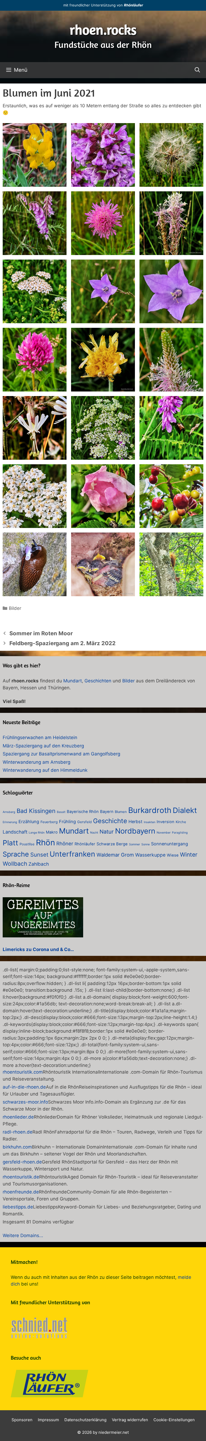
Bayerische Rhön (83, 811)
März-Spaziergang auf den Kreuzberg (43, 745)
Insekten (149, 822)
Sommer (134, 844)
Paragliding (180, 832)
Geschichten (97, 680)
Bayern (106, 811)
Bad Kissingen (36, 810)
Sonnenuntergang (169, 843)
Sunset (39, 854)
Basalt (61, 812)
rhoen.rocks (103, 29)
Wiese (173, 855)
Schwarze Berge (112, 844)
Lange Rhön (37, 832)
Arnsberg (9, 812)
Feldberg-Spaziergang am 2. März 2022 (62, 643)
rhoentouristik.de (21, 1177)
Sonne (145, 844)
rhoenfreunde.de (21, 1192)
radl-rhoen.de (17, 1132)
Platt (10, 842)
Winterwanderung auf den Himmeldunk (45, 770)
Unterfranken (72, 854)
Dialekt (185, 810)
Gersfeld (84, 822)
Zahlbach (38, 864)
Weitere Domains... (23, 1235)
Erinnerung (10, 822)
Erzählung (29, 821)
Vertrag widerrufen (130, 1419)
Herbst (135, 821)
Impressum (48, 1419)
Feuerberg (49, 822)
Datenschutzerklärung (85, 1419)
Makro (52, 832)
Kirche (181, 822)
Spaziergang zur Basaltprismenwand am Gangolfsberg (61, 753)
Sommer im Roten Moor (41, 633)
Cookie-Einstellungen (174, 1419)
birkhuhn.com (17, 1147)
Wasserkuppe (150, 855)
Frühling (67, 821)
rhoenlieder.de (18, 1117)
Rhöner (64, 843)
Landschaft (15, 832)
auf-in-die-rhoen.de (24, 1087)
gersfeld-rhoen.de (22, 1162)
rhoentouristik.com (23, 1072)
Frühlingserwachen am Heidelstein (40, 737)
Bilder (15, 608)
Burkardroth (149, 810)
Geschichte (110, 821)
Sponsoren (22, 1419)
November (164, 832)
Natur (107, 831)
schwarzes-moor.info (25, 1102)
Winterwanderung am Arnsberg (36, 762)
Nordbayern (135, 831)
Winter (188, 854)
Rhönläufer (133, 5)
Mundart (72, 680)
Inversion (165, 821)
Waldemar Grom (115, 855)
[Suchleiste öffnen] (197, 70)
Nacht (94, 832)
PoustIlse (27, 844)
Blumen (121, 812)
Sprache (16, 854)
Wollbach (15, 863)
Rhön (45, 842)
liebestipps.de (18, 1207)
